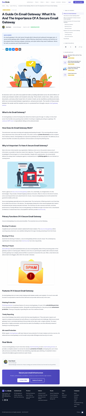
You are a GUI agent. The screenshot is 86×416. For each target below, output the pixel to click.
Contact (75, 399)
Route (47, 2)
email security (41, 209)
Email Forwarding (54, 397)
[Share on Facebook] (13, 49)
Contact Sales (23, 380)
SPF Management (18, 393)
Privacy (78, 412)
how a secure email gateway (19, 191)
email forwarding (34, 347)
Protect (36, 2)
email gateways (14, 333)
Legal (75, 400)
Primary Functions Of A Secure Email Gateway (72, 21)
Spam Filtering (29, 395)
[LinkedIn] (5, 400)
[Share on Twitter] (10, 49)
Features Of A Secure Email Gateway (72, 30)
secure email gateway (46, 229)
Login (69, 2)
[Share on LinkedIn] (7, 49)
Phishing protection (7, 305)
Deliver (42, 2)
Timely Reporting (68, 34)
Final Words (66, 38)
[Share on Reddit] (16, 49)
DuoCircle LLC (9, 412)
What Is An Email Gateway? (70, 13)
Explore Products (37, 380)
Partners (64, 2)
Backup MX (52, 399)
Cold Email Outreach (42, 400)
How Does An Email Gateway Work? (71, 15)
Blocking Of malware (69, 24)
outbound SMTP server (8, 121)
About (75, 393)
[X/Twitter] (2, 400)
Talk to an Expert (79, 2)
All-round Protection (69, 36)
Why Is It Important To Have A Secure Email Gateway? (72, 18)
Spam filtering (5, 248)
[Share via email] (19, 49)
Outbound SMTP (41, 393)
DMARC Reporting (18, 395)
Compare (53, 2)
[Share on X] (70, 47)
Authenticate (30, 2)
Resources (64, 395)
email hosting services (49, 347)
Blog (7, 5)
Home (3, 5)
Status (75, 406)
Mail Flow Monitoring (19, 397)
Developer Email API (42, 395)
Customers (58, 2)
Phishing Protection (69, 32)
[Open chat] (82, 412)
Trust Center (77, 404)
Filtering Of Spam (68, 28)
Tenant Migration (54, 395)
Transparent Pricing (78, 402)
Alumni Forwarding (54, 393)
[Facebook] (7, 400)
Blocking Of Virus (68, 26)
